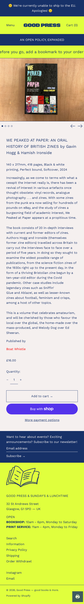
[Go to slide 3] (8, 126)
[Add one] (20, 380)
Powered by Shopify (18, 595)
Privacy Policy (16, 550)
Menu (10, 25)
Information (15, 544)
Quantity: (13, 371)
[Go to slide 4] (12, 126)
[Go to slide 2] (5, 126)
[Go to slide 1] (2, 126)
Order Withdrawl (19, 561)
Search (11, 538)
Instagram (14, 572)
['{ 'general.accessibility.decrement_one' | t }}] (7, 380)
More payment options (42, 420)
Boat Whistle (16, 349)
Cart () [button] (72, 25)
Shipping (12, 555)
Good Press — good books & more (37, 590)
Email (10, 578)
